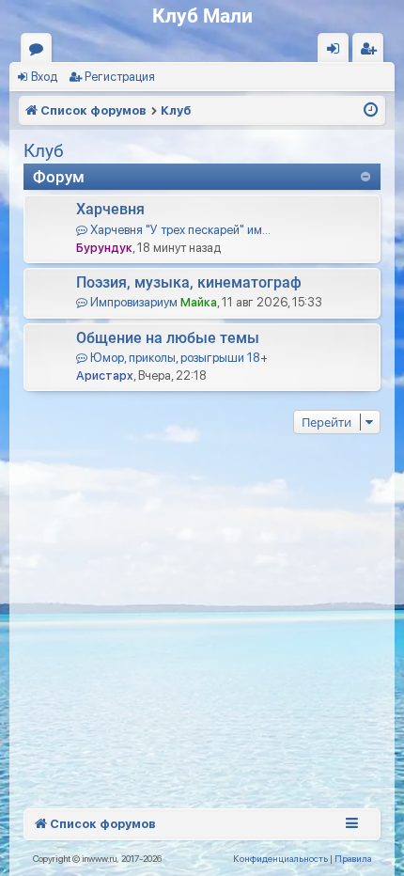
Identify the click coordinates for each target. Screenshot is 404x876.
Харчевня (110, 209)
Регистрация (120, 77)
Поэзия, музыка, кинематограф (189, 282)
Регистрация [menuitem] (372, 52)
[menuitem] (280, 858)
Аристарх (104, 375)
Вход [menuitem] (338, 52)
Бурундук (104, 248)
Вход (44, 77)
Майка (198, 302)
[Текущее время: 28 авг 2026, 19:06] (371, 111)
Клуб (43, 151)
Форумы (40, 52)
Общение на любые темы (167, 338)
